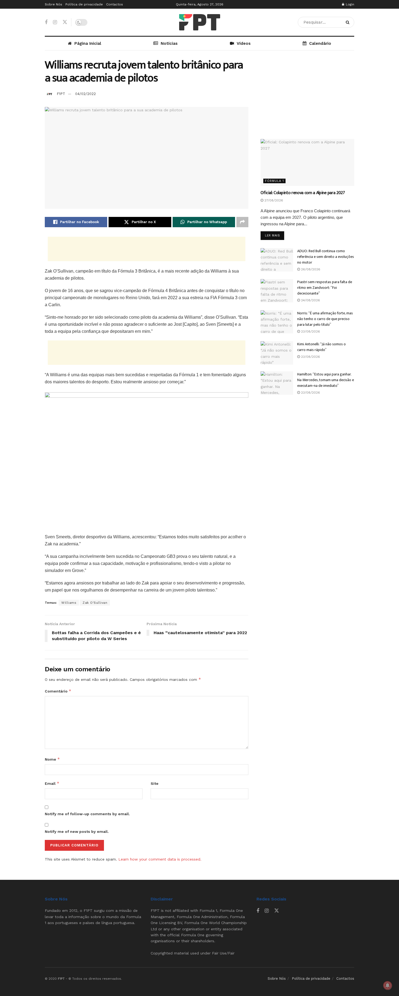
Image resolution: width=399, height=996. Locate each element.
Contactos (114, 4)
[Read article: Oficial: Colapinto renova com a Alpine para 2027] (307, 162)
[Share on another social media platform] (242, 222)
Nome (52, 759)
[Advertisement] (146, 249)
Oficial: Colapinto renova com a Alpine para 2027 (303, 193)
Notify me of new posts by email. (77, 831)
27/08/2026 (273, 200)
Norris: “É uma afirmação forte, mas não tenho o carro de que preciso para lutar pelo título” (325, 319)
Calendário (320, 43)
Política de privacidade (84, 4)
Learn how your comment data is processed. (159, 859)
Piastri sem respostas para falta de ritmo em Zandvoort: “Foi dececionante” (324, 287)
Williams (68, 603)
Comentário (58, 691)
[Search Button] (348, 22)
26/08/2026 (310, 269)
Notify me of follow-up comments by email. (87, 814)
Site (155, 783)
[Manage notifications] (387, 985)
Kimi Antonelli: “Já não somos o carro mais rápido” (321, 347)
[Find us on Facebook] (46, 22)
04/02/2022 (85, 94)
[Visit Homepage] (199, 22)
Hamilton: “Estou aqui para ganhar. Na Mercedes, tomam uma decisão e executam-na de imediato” (325, 380)
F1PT (61, 94)
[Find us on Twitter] (64, 22)
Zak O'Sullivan (95, 603)
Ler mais (274, 235)
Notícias (169, 43)
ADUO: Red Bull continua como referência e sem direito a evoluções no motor (325, 256)
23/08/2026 (310, 331)
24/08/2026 (310, 300)
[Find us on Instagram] (55, 22)
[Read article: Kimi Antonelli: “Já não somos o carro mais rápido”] (277, 353)
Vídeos (244, 43)
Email (52, 783)
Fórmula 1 (274, 181)
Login (349, 4)
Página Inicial (87, 43)
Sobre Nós (53, 4)
